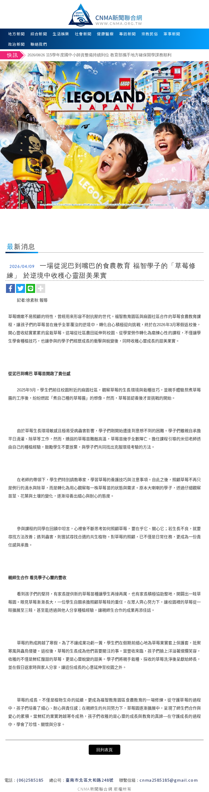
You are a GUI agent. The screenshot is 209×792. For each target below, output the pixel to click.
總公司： (57, 780)
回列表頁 (104, 749)
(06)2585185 (30, 780)
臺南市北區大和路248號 (90, 780)
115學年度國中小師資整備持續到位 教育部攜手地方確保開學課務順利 (99, 54)
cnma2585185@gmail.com (169, 780)
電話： (10, 780)
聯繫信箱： (129, 780)
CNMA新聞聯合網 (104, 14)
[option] (117, 55)
